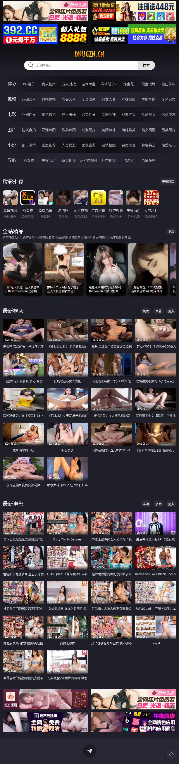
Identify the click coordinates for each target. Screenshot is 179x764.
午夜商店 (49, 160)
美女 (146, 311)
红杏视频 (109, 160)
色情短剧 (148, 160)
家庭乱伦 (49, 145)
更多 (171, 311)
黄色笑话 (148, 145)
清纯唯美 (129, 129)
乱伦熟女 (148, 114)
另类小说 (129, 145)
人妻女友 (69, 145)
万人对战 (69, 84)
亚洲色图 (49, 129)
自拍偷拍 (49, 99)
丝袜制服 (129, 99)
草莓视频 (69, 160)
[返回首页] (171, 754)
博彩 (11, 84)
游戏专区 (89, 84)
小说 (11, 145)
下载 (171, 231)
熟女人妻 (109, 99)
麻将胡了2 (109, 84)
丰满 (146, 504)
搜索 (146, 65)
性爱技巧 (169, 145)
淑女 (158, 504)
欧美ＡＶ (69, 99)
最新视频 (13, 310)
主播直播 (148, 99)
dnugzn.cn (89, 54)
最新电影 (13, 503)
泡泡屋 (128, 160)
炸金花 (128, 84)
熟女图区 (148, 129)
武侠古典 (89, 145)
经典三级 (129, 114)
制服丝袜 (109, 114)
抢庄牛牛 (169, 84)
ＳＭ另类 (169, 99)
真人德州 (49, 84)
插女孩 (29, 160)
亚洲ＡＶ (29, 99)
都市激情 (29, 145)
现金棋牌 (148, 84)
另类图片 (169, 129)
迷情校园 (109, 145)
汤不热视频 (88, 160)
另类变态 (169, 114)
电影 (11, 114)
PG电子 (29, 84)
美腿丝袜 (109, 129)
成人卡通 (69, 114)
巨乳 (158, 311)
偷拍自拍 (49, 114)
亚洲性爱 (29, 114)
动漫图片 (89, 129)
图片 (11, 130)
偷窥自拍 (29, 129)
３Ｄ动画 (89, 99)
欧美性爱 (89, 114)
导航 (11, 160)
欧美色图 (69, 129)
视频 (11, 99)
